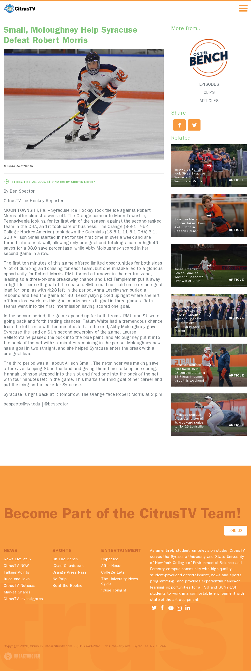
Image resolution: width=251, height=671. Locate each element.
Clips (209, 93)
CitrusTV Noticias (19, 586)
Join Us (235, 531)
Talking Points (16, 573)
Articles (209, 101)
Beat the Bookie (67, 586)
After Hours (111, 566)
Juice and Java (17, 579)
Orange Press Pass (69, 573)
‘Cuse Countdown (68, 566)
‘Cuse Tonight (113, 591)
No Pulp (59, 579)
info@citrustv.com (58, 646)
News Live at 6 (17, 560)
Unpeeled (109, 560)
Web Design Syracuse (22, 656)
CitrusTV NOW (16, 566)
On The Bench (65, 560)
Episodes (209, 85)
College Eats (113, 573)
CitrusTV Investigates (23, 599)
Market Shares (17, 593)
